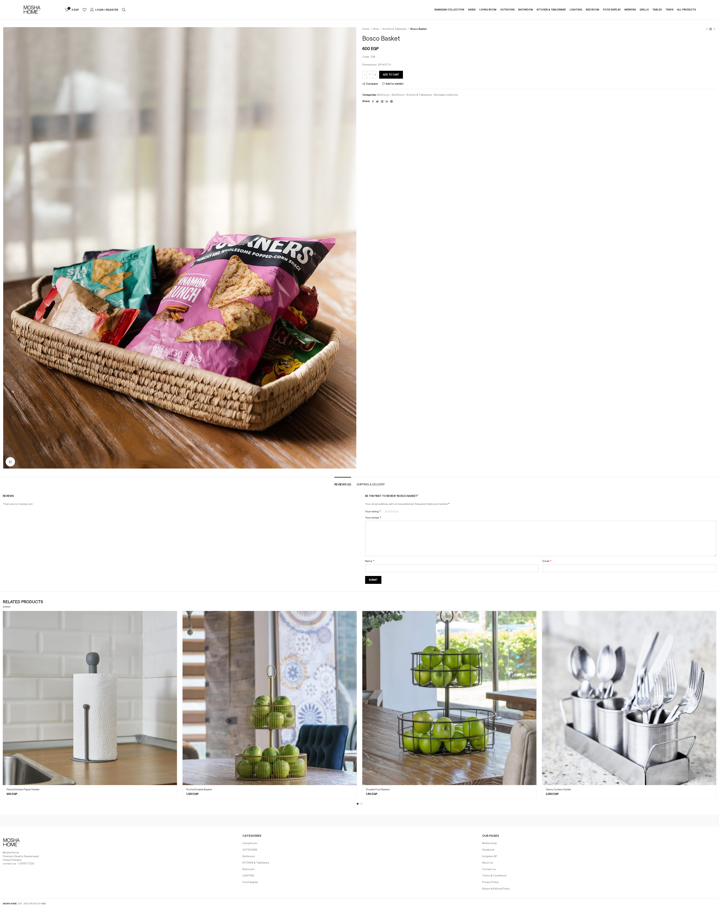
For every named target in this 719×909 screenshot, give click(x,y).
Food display (250, 882)
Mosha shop (489, 843)
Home (366, 29)
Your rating (373, 511)
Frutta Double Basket (199, 789)
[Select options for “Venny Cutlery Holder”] (713, 617)
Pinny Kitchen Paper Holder (23, 789)
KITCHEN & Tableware (255, 862)
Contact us (489, 869)
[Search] (124, 9)
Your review (373, 517)
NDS (43, 904)
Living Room (249, 843)
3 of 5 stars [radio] (391, 511)
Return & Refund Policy (496, 888)
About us (487, 862)
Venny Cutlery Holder (558, 789)
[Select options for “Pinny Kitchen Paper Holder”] (174, 617)
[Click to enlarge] (10, 461)
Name (369, 561)
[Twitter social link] (377, 101)
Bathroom (383, 95)
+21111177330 (26, 863)
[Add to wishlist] (174, 642)
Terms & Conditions (494, 875)
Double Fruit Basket (378, 789)
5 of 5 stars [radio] (397, 511)
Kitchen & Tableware (395, 29)
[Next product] (714, 29)
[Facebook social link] (373, 101)
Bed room (248, 869)
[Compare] (174, 634)
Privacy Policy (490, 882)
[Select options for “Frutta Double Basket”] (354, 617)
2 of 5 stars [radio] (388, 511)
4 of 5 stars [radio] (394, 511)
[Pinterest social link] (382, 101)
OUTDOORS (249, 850)
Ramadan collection (446, 95)
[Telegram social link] (391, 101)
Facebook (488, 850)
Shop (376, 29)
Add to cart (391, 74)
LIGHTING (248, 875)
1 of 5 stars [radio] (386, 511)
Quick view (174, 625)
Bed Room (398, 95)
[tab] (342, 482)
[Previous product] (707, 29)
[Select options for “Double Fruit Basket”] (533, 617)
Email (547, 561)
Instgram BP (489, 856)
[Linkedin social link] (387, 101)
